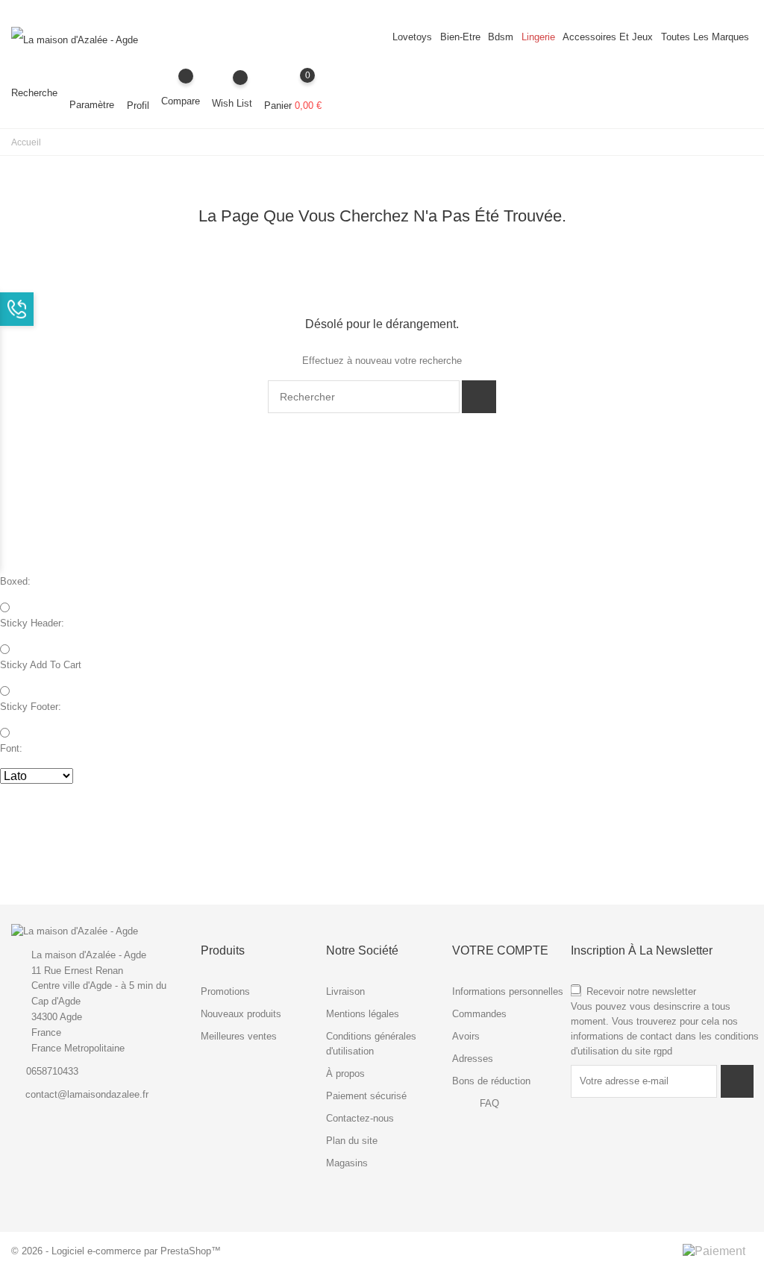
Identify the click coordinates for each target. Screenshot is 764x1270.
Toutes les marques (705, 37)
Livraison (345, 991)
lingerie (538, 37)
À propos (345, 1073)
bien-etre (460, 37)
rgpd (663, 1051)
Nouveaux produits (241, 1013)
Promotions (225, 991)
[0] (293, 85)
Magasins (347, 1163)
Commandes (479, 1013)
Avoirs (466, 1036)
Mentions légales (362, 1013)
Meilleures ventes (239, 1036)
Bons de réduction (491, 1081)
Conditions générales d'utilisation (371, 1044)
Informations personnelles (507, 991)
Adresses (472, 1058)
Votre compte (500, 950)
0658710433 (52, 1071)
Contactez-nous (360, 1118)
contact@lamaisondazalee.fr (86, 1094)
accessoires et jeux (608, 37)
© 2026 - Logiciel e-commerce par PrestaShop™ (116, 1251)
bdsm (500, 37)
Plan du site (352, 1140)
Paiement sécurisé (366, 1095)
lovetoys (412, 37)
